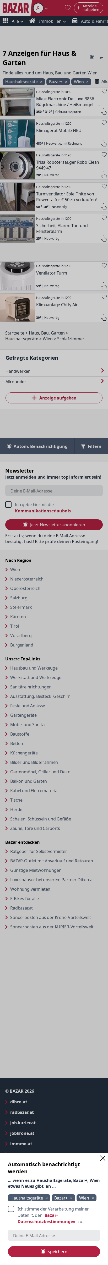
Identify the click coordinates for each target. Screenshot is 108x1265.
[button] (102, 1158)
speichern (57, 1252)
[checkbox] (54, 1215)
